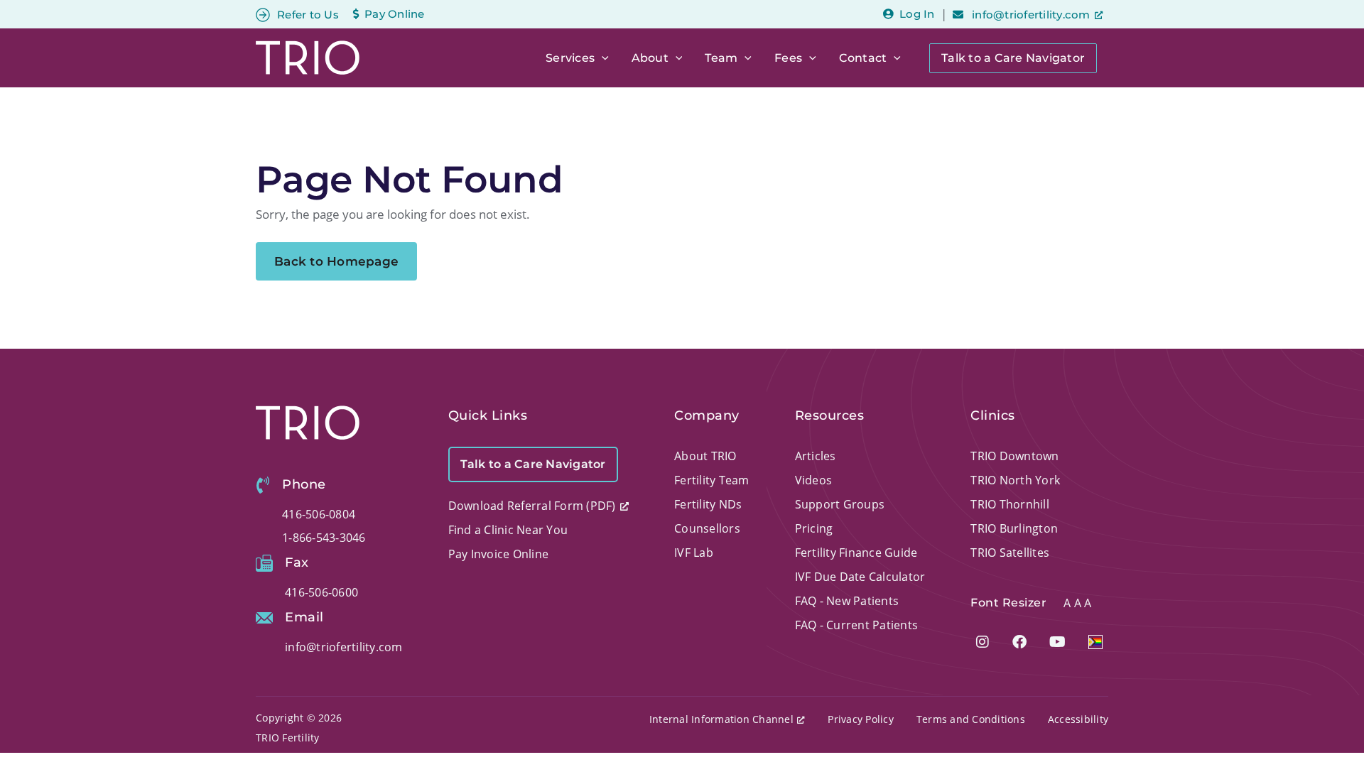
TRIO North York (1015, 480)
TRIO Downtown (1014, 456)
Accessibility (1078, 719)
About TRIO (705, 456)
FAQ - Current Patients (857, 625)
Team (721, 58)
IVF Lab (693, 552)
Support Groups (840, 504)
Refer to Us (308, 14)
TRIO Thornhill (1009, 504)
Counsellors (707, 528)
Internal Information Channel (721, 719)
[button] (602, 58)
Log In (917, 14)
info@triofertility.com (1029, 15)
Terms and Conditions (970, 719)
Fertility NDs (708, 504)
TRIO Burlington (1014, 528)
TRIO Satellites (1009, 552)
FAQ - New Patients (847, 601)
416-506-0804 (318, 514)
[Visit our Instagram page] (982, 642)
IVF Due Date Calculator (860, 576)
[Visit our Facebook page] (1019, 642)
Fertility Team (711, 480)
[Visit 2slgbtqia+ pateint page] (1095, 642)
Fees (788, 58)
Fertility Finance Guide (856, 552)
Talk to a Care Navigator (1013, 58)
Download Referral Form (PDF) (532, 505)
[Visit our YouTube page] (1057, 642)
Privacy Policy (861, 719)
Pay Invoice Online (498, 554)
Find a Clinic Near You (508, 530)
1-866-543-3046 (324, 537)
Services (570, 58)
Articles (815, 456)
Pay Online (394, 14)
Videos (814, 480)
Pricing (814, 528)
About (650, 58)
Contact (863, 58)
